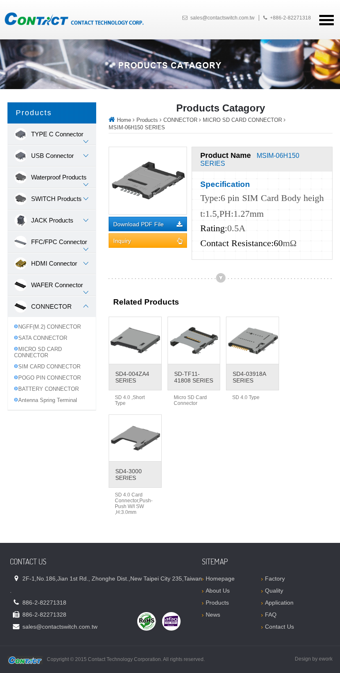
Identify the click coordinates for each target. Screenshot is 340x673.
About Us (218, 590)
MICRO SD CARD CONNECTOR (38, 352)
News (213, 614)
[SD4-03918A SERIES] (252, 340)
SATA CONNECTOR (42, 338)
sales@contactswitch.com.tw (222, 18)
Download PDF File (138, 224)
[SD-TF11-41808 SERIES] (194, 340)
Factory (275, 578)
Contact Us (279, 626)
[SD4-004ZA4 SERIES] (135, 340)
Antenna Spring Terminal (47, 400)
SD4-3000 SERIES (128, 474)
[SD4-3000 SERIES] (135, 438)
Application (279, 602)
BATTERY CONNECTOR (48, 389)
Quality (274, 590)
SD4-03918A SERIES (249, 377)
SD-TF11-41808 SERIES (193, 377)
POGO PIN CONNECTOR (49, 378)
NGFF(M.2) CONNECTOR (49, 327)
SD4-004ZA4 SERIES (132, 377)
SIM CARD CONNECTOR (49, 366)
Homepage (220, 578)
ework (326, 659)
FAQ (271, 614)
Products (147, 120)
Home (124, 120)
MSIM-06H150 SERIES (137, 127)
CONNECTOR (180, 120)
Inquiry (122, 241)
